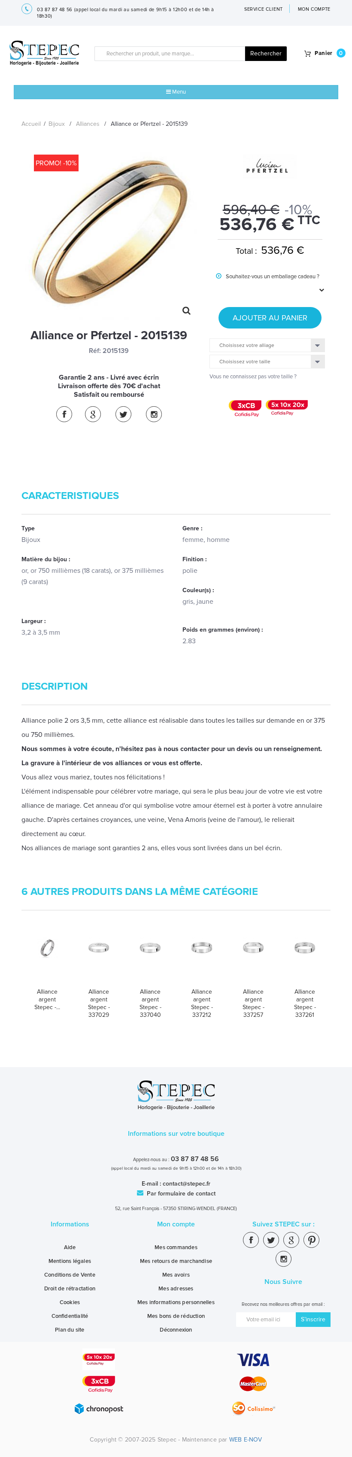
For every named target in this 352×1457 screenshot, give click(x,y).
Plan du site (69, 1329)
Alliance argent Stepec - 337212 (202, 1003)
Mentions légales (70, 1261)
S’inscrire (313, 1319)
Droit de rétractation (69, 1288)
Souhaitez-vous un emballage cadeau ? (267, 283)
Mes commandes (176, 1247)
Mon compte (176, 1224)
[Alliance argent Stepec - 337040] (150, 959)
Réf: (95, 351)
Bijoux (57, 124)
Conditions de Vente (69, 1274)
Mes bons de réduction (176, 1316)
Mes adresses (175, 1288)
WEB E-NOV (245, 1439)
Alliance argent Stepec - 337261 (305, 1003)
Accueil (31, 124)
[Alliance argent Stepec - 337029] (99, 959)
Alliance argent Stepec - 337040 (150, 1003)
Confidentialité (70, 1316)
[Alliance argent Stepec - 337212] (202, 959)
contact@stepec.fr (186, 1183)
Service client (263, 9)
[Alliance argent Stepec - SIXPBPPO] (47, 959)
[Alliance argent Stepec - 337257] (253, 959)
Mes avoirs (176, 1274)
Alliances (88, 124)
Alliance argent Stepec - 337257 (253, 1003)
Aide (70, 1247)
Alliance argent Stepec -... (47, 999)
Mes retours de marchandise (176, 1261)
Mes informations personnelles (176, 1302)
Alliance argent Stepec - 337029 (99, 1003)
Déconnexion (176, 1329)
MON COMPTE (314, 9)
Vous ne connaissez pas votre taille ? (253, 376)
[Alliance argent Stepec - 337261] (305, 959)
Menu (178, 91)
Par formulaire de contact (180, 1193)
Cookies (70, 1302)
